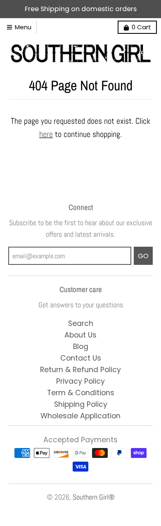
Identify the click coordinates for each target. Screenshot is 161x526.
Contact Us (80, 358)
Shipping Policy (80, 404)
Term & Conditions (80, 393)
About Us (80, 335)
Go (143, 256)
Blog (80, 346)
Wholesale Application (80, 416)
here (46, 134)
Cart (141, 27)
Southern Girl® (94, 497)
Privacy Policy (80, 381)
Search (80, 323)
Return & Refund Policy (80, 370)
